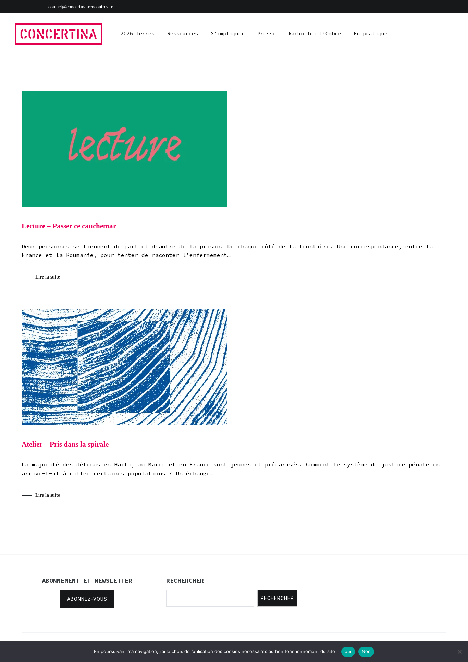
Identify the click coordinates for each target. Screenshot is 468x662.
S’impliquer (228, 33)
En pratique (370, 33)
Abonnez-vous (87, 599)
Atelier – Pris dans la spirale (65, 444)
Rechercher (277, 598)
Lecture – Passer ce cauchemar (69, 226)
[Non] (459, 651)
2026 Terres (138, 33)
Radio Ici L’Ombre (314, 33)
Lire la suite (47, 277)
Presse (266, 33)
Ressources (182, 33)
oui (348, 651)
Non (366, 651)
